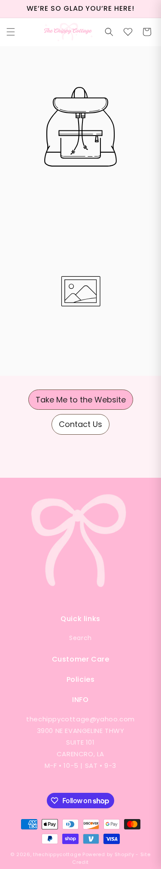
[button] (10, 31)
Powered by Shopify (108, 854)
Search (80, 638)
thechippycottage (57, 854)
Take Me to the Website (81, 399)
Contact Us (80, 424)
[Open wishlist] (127, 31)
